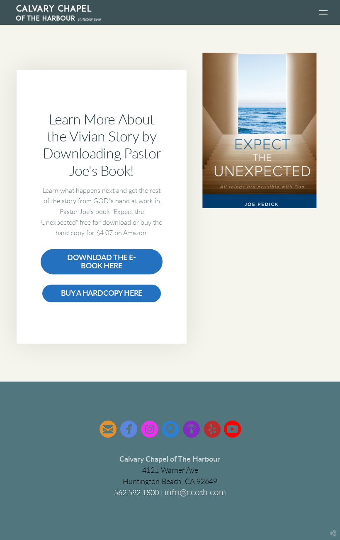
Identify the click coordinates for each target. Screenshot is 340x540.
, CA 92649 (170, 482)
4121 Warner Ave (170, 470)
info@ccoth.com (195, 492)
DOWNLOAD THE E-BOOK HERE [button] (101, 261)
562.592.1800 (137, 492)
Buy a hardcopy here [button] (102, 293)
